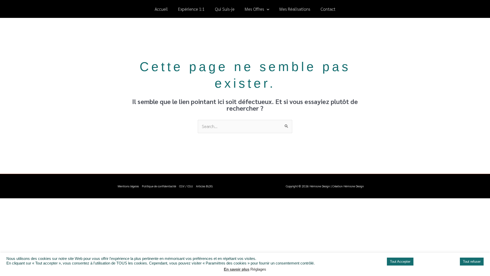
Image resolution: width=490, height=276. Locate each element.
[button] (266, 9)
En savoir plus (236, 269)
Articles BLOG (204, 186)
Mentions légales (128, 186)
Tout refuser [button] (472, 261)
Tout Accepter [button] (400, 261)
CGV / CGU (186, 186)
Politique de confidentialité (159, 186)
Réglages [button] (258, 269)
